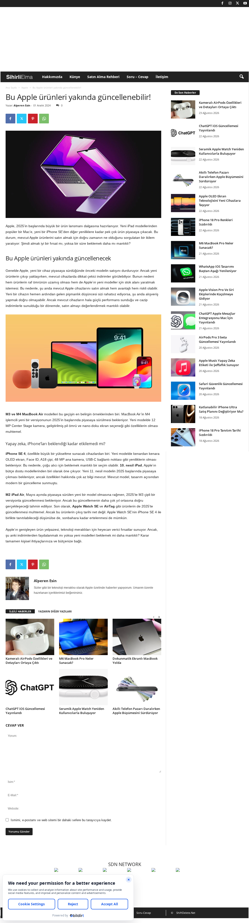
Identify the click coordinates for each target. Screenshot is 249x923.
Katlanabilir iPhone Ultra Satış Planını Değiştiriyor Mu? (221, 409)
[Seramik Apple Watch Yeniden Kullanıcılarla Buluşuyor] (83, 687)
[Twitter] (237, 3)
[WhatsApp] (44, 118)
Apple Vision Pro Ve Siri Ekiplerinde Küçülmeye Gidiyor (216, 294)
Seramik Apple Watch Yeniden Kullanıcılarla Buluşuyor (81, 710)
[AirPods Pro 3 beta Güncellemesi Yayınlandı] (183, 344)
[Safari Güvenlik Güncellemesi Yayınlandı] (183, 391)
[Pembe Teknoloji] (162, 879)
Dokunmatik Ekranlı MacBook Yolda (135, 660)
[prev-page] (153, 616)
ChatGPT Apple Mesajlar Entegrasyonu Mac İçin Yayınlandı (217, 317)
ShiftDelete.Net (185, 913)
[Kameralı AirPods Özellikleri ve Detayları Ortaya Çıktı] (30, 637)
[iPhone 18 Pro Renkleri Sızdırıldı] (183, 227)
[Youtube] (245, 3)
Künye (75, 76)
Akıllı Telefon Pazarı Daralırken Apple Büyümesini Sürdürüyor (136, 710)
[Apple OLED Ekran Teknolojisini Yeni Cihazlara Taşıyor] (183, 203)
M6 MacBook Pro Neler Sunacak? (76, 660)
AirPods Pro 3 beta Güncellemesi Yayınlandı (217, 339)
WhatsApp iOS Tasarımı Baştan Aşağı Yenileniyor (218, 268)
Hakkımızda (52, 76)
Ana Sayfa (11, 87)
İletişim (162, 76)
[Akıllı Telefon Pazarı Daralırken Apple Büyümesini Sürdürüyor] (137, 687)
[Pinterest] (33, 118)
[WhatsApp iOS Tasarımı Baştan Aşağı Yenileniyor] (183, 273)
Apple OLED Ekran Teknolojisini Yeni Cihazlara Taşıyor (220, 200)
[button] (241, 77)
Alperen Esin (22, 105)
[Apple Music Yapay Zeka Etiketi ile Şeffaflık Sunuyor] (183, 367)
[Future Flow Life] (187, 879)
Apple (24, 87)
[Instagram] (230, 3)
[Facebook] (222, 3)
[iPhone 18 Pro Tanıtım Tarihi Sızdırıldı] (183, 437)
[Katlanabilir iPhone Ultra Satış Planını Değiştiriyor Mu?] (183, 414)
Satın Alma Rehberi (103, 76)
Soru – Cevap (137, 76)
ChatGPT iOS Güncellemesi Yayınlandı (25, 710)
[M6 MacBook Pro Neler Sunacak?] (83, 637)
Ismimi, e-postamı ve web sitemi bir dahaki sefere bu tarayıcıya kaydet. (61, 820)
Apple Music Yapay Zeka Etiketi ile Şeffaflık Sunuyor (219, 362)
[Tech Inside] (138, 879)
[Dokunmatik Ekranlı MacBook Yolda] (137, 637)
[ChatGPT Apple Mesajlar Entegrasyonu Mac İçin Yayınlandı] (183, 320)
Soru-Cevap (143, 913)
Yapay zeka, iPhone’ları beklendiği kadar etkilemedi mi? (55, 443)
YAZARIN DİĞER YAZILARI (55, 611)
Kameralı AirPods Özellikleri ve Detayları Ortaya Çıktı (29, 660)
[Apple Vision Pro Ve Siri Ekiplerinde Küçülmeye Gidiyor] (183, 297)
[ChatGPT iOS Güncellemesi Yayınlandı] (30, 687)
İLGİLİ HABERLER (20, 611)
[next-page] (159, 616)
